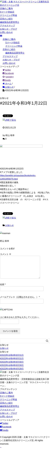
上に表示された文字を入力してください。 (20, 317)
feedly (8, 80)
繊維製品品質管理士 (9, 22)
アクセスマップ (7, 25)
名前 (2, 284)
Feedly (5, 430)
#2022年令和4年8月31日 (12, 355)
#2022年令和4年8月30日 (12, 362)
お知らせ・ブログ (8, 29)
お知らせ (9, 225)
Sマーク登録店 (7, 12)
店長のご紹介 (6, 19)
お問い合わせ (6, 32)
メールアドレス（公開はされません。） (19, 297)
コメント (5, 254)
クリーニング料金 (8, 15)
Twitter (5, 423)
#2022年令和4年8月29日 (12, 369)
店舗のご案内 (6, 8)
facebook (9, 73)
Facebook (6, 427)
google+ (9, 77)
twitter (8, 70)
